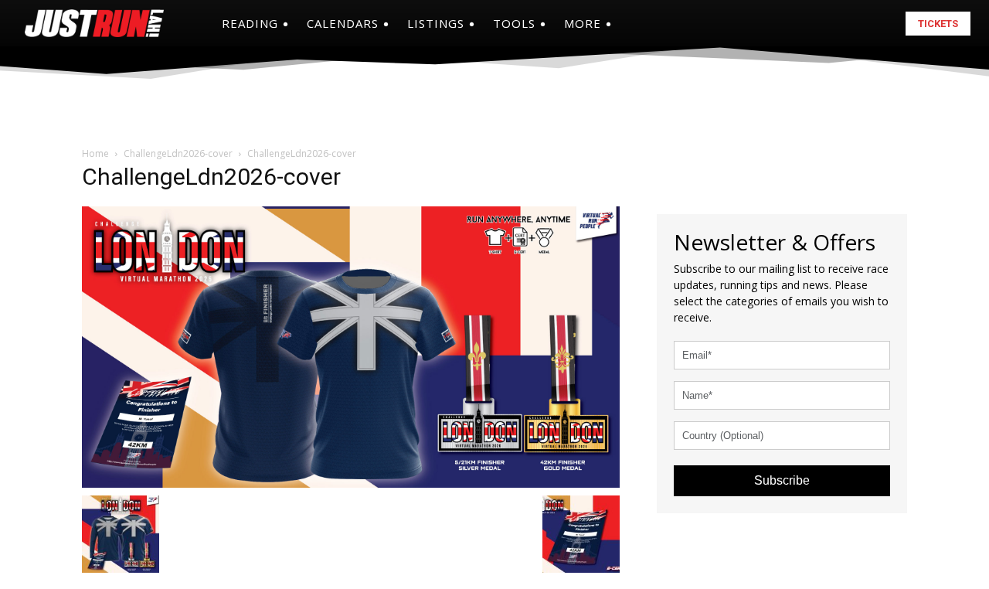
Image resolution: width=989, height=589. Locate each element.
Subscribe (782, 480)
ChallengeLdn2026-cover (178, 153)
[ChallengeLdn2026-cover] (351, 345)
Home (95, 153)
